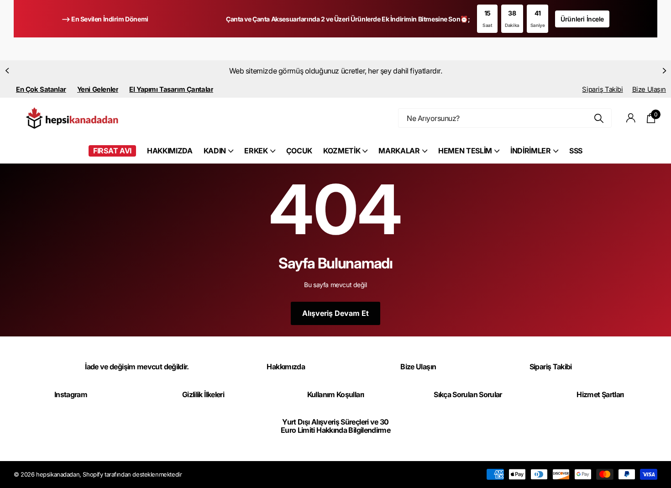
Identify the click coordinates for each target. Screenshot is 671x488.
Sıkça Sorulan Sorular (468, 394)
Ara (599, 118)
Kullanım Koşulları (335, 394)
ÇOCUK (299, 150)
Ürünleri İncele (582, 19)
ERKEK (255, 150)
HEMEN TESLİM (465, 150)
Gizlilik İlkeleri (203, 394)
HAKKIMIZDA (170, 150)
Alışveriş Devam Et (335, 313)
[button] (7, 70)
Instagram (70, 394)
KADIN (215, 150)
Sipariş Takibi (602, 89)
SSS (575, 150)
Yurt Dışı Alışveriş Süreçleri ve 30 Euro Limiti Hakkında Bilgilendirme (335, 426)
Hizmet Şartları (600, 394)
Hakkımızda (286, 366)
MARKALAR (398, 150)
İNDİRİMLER (530, 150)
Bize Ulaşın (649, 89)
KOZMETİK (341, 150)
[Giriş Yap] (631, 118)
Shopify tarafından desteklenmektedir (132, 474)
